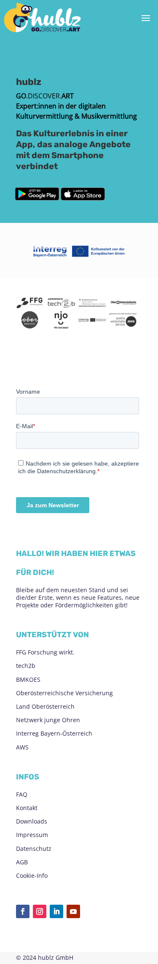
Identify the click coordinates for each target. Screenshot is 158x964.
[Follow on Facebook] (22, 911)
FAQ (21, 794)
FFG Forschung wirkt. (45, 652)
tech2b (25, 666)
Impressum (32, 835)
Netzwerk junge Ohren (48, 720)
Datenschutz (33, 849)
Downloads (31, 821)
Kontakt (26, 808)
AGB (22, 862)
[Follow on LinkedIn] (56, 911)
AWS (22, 747)
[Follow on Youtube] (73, 911)
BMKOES (28, 679)
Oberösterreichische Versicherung (64, 693)
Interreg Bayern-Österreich (54, 733)
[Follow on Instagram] (39, 911)
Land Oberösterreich (45, 706)
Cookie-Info (32, 875)
